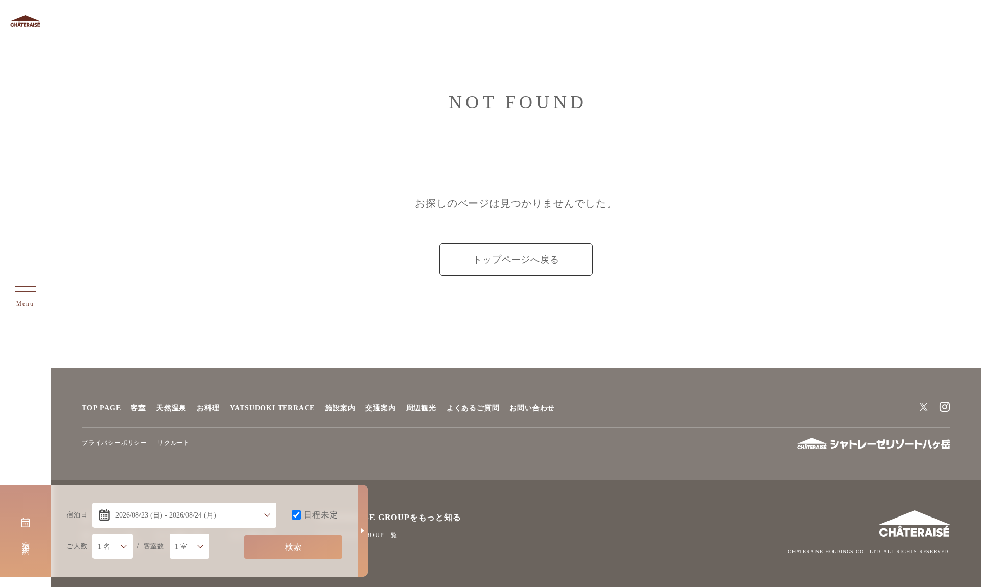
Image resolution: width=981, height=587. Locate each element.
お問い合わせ (532, 408)
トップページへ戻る (516, 259)
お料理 (208, 408)
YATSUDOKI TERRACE (272, 408)
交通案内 (380, 408)
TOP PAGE (101, 408)
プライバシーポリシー (114, 443)
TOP (967, 555)
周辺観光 (421, 408)
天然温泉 (171, 408)
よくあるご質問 (473, 408)
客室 (138, 408)
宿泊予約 (26, 539)
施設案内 (340, 408)
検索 (293, 547)
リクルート (173, 443)
